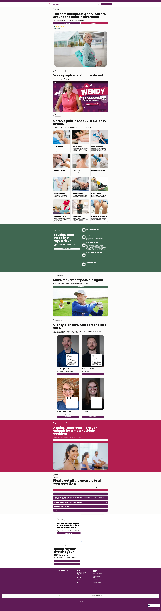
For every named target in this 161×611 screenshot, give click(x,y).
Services (70, 4)
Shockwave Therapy (59, 170)
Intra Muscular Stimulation (98, 170)
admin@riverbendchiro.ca (81, 584)
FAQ (98, 4)
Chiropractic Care (58, 146)
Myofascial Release (78, 193)
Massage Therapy (77, 146)
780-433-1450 (79, 579)
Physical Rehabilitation (97, 146)
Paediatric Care (77, 216)
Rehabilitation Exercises (60, 216)
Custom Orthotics (96, 193)
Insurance (75, 4)
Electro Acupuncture (59, 193)
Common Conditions (82, 4)
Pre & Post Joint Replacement (99, 216)
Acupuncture (76, 170)
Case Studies (94, 4)
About (62, 4)
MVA (66, 4)
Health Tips (88, 4)
